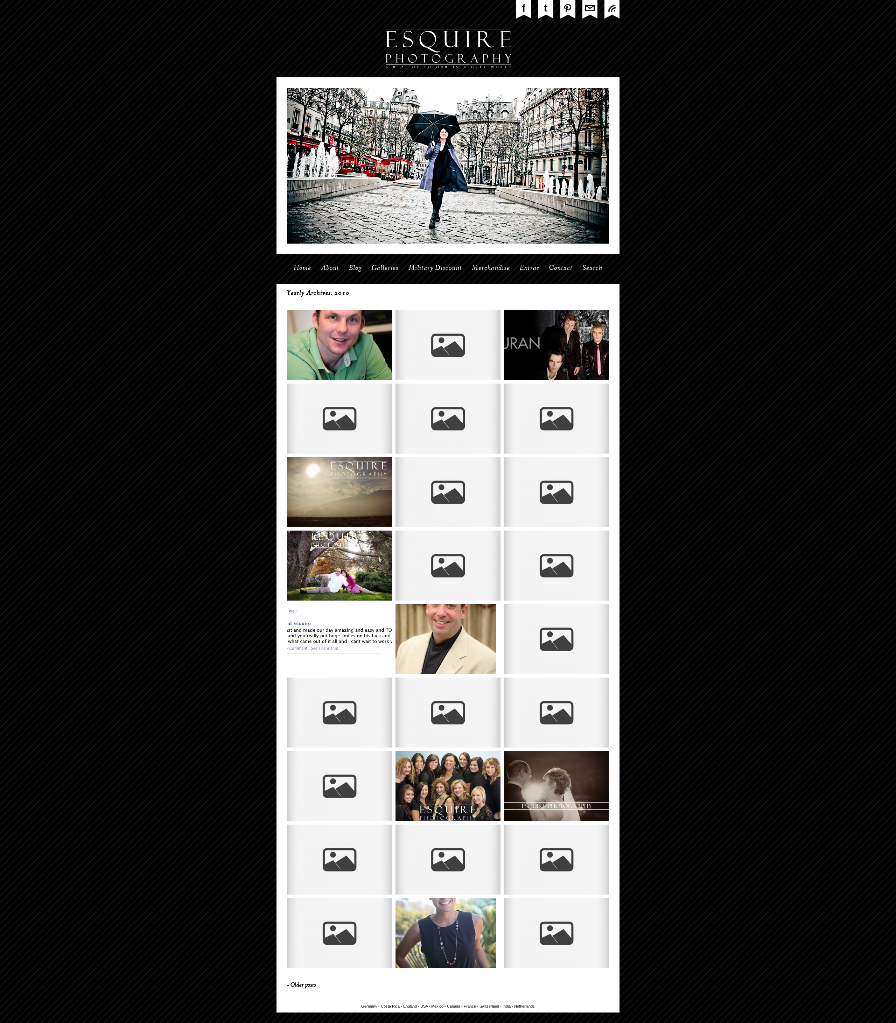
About (330, 268)
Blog (355, 268)
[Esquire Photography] (448, 75)
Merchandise (491, 268)
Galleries (385, 268)
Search (592, 268)
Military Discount (435, 268)
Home (302, 268)
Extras (529, 268)
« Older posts (301, 985)
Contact (561, 268)
